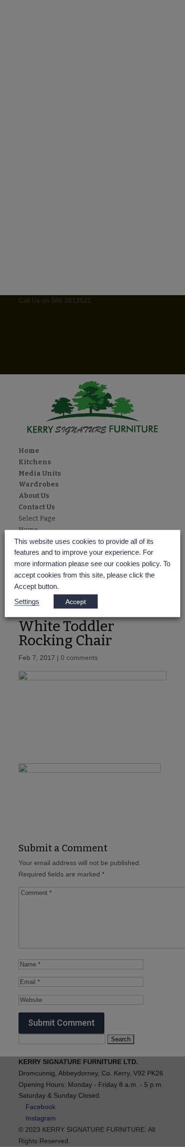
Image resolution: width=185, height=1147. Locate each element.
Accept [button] (75, 601)
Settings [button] (26, 601)
